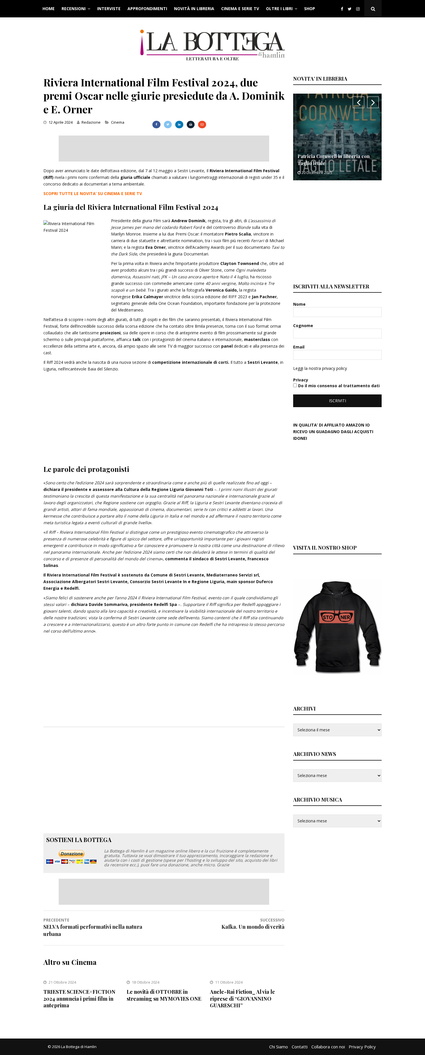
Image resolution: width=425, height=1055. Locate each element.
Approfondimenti (147, 8)
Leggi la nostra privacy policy (320, 368)
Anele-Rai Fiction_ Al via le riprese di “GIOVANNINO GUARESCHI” (242, 998)
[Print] (191, 124)
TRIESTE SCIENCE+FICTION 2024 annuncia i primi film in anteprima (79, 998)
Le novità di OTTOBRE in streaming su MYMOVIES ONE (164, 995)
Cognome (303, 325)
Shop (309, 8)
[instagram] (359, 8)
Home (48, 8)
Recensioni (74, 8)
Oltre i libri (279, 8)
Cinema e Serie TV (240, 8)
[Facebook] (342, 8)
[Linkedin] (179, 124)
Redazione (91, 122)
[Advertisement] (164, 149)
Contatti (300, 1047)
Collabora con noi (328, 1047)
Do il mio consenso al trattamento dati (338, 385)
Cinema (117, 122)
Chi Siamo (278, 1047)
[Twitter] (349, 8)
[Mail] (202, 124)
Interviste (109, 8)
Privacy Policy (362, 1047)
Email (299, 347)
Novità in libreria (194, 8)
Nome (300, 304)
